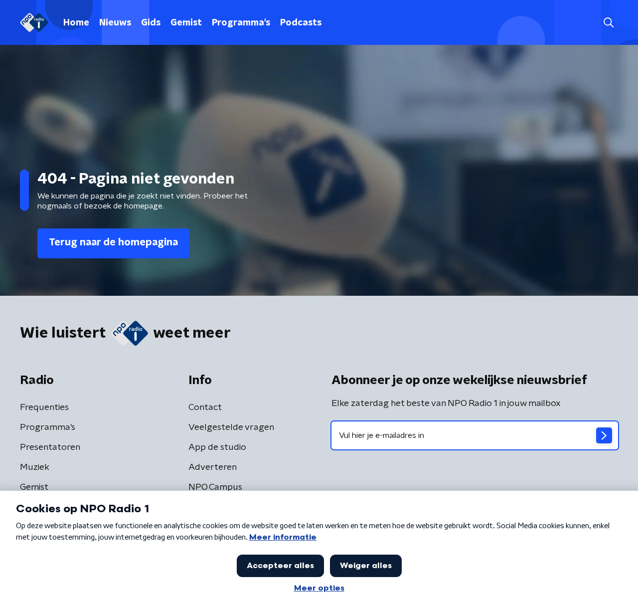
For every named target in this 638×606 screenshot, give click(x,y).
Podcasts (300, 22)
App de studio (217, 447)
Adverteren (212, 467)
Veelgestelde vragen (231, 427)
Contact (205, 407)
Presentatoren (50, 447)
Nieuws (115, 22)
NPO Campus (215, 487)
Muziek (34, 467)
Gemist (186, 22)
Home (76, 22)
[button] (608, 22)
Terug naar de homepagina (113, 242)
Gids (150, 22)
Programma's (241, 22)
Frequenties (44, 407)
